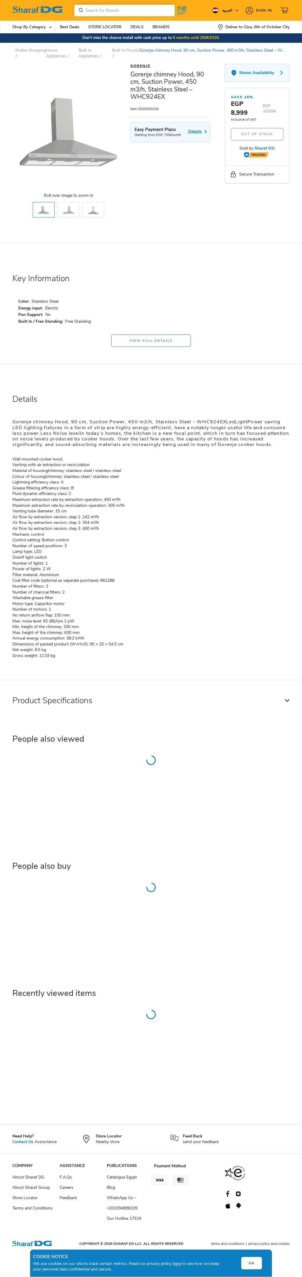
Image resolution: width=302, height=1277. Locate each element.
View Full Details (151, 340)
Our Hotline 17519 (124, 1218)
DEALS (137, 27)
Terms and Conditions (32, 1208)
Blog (111, 1187)
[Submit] (79, 10)
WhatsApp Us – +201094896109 (122, 1203)
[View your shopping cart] (285, 10)
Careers (66, 1187)
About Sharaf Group (31, 1187)
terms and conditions (227, 1243)
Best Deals (69, 27)
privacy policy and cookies (269, 1243)
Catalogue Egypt (122, 1177)
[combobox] (124, 10)
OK (252, 1263)
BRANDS (161, 27)
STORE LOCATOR (105, 27)
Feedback (68, 1198)
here (177, 1263)
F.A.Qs (66, 1177)
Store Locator (25, 1198)
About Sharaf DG (28, 1177)
